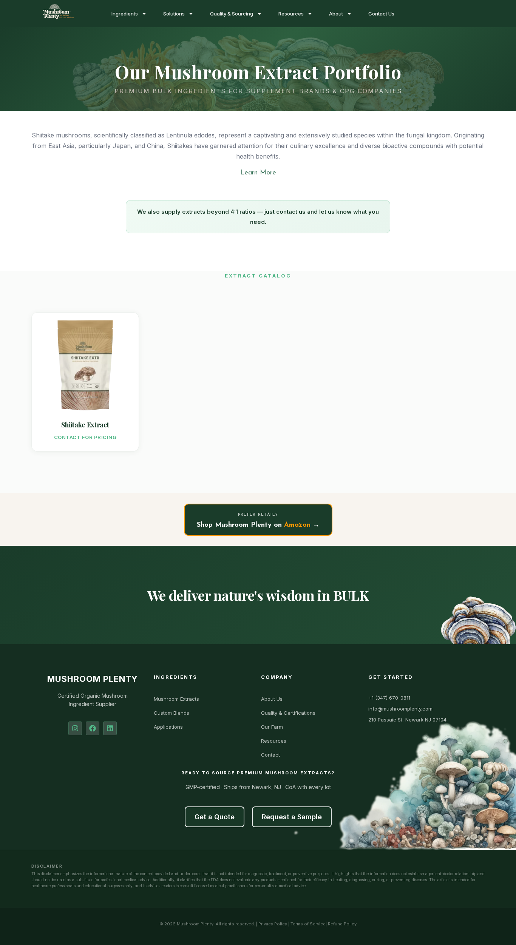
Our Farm (272, 727)
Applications (168, 727)
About (336, 14)
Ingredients (124, 14)
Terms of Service (308, 924)
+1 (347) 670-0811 (389, 698)
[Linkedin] (110, 728)
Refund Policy (342, 924)
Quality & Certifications (288, 713)
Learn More (258, 173)
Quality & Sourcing (231, 14)
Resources (291, 14)
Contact (270, 755)
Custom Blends (171, 713)
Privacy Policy (272, 924)
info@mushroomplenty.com (400, 709)
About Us (272, 699)
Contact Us (381, 14)
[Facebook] (92, 728)
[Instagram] (75, 728)
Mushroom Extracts (176, 699)
